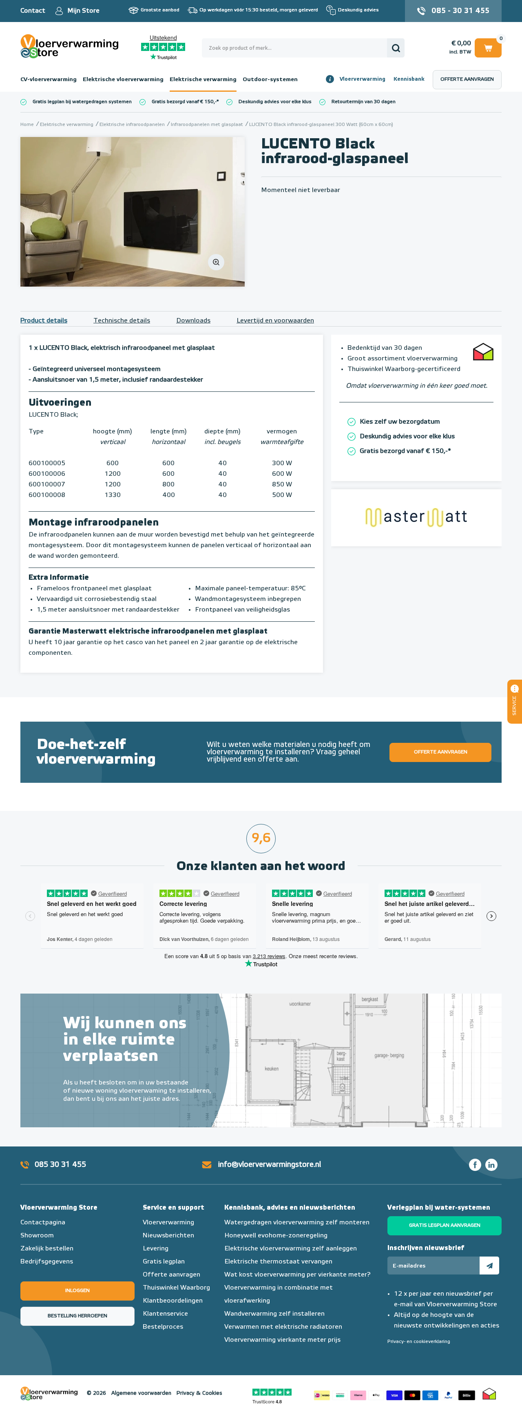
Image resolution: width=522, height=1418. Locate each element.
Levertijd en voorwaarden (275, 321)
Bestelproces (163, 1327)
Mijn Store (83, 11)
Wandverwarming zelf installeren (274, 1314)
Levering (155, 1249)
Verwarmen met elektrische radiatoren (283, 1327)
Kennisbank (409, 79)
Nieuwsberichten (168, 1235)
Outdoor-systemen (270, 79)
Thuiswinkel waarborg (489, 1393)
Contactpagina (42, 1222)
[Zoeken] (396, 47)
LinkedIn (491, 1165)
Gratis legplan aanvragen (444, 1225)
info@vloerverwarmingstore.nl (269, 1164)
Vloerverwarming (362, 79)
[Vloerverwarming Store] (71, 46)
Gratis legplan (164, 1262)
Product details (43, 321)
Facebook (475, 1165)
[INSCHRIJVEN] (489, 1265)
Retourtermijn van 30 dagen (364, 101)
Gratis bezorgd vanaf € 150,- (184, 101)
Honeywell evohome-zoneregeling (275, 1235)
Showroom (37, 1235)
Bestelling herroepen (77, 1316)
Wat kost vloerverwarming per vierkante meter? (297, 1275)
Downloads (193, 321)
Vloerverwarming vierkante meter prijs (282, 1340)
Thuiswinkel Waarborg (176, 1288)
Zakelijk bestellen (46, 1249)
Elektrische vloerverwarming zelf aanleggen (290, 1249)
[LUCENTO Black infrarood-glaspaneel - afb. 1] (132, 212)
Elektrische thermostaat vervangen (278, 1262)
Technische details (121, 321)
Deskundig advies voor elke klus (275, 101)
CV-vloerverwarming (48, 79)
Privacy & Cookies (199, 1393)
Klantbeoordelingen (173, 1301)
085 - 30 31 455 (460, 11)
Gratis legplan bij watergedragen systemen (82, 101)
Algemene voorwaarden (141, 1393)
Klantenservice (165, 1314)
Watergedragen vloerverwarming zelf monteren (296, 1222)
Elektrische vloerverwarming (123, 79)
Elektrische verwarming (203, 79)
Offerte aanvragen (467, 79)
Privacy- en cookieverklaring (418, 1341)
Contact (32, 11)
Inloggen (77, 1290)
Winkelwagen (488, 46)
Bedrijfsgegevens (46, 1262)
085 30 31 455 (60, 1164)
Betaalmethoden (394, 1393)
